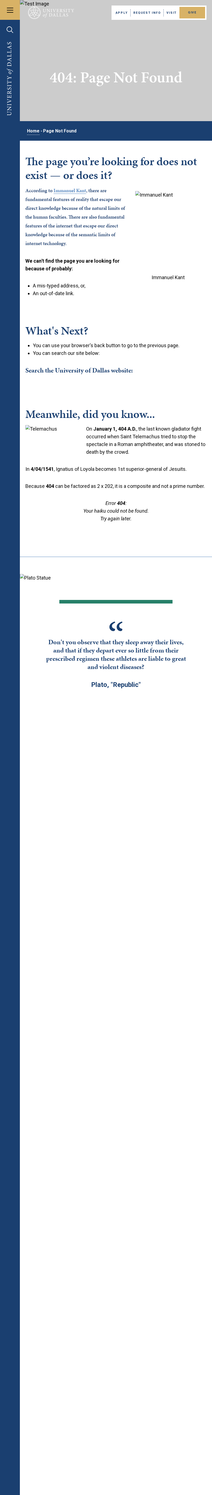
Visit (171, 13)
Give (192, 12)
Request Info (147, 13)
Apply (122, 13)
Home (33, 131)
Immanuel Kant (70, 190)
